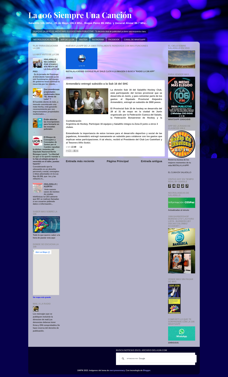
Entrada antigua (151, 161)
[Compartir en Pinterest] (77, 150)
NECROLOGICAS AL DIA (44, 39)
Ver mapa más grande (42, 297)
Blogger (146, 370)
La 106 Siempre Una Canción (80, 14)
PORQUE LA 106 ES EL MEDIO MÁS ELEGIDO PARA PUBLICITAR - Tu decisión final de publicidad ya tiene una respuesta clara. (89, 31)
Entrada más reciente (80, 161)
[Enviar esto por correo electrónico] (67, 150)
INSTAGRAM (98, 39)
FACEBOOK (113, 39)
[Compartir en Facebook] (74, 150)
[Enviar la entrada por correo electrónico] (80, 147)
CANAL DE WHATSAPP (134, 39)
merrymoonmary (117, 370)
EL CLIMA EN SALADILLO (179, 172)
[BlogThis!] (69, 150)
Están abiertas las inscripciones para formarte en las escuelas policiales (51, 124)
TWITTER (83, 39)
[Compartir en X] (72, 150)
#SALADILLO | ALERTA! (50, 185)
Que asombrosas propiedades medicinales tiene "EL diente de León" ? (52, 94)
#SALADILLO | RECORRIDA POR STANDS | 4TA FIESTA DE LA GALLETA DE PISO (46, 65)
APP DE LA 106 (67, 39)
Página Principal (118, 161)
